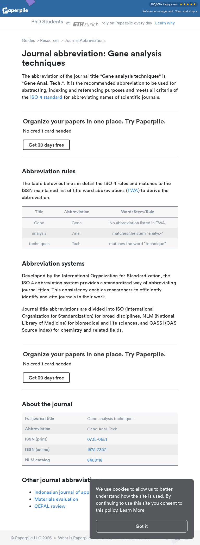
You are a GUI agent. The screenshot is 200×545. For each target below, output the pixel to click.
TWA (132, 190)
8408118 (94, 460)
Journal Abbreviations (85, 40)
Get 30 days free (46, 145)
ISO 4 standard (46, 97)
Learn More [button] (132, 510)
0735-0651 (97, 439)
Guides (28, 40)
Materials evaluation (56, 499)
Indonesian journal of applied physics (74, 492)
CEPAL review (49, 506)
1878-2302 (96, 449)
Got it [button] (142, 526)
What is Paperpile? (75, 537)
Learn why (165, 22)
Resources (49, 40)
